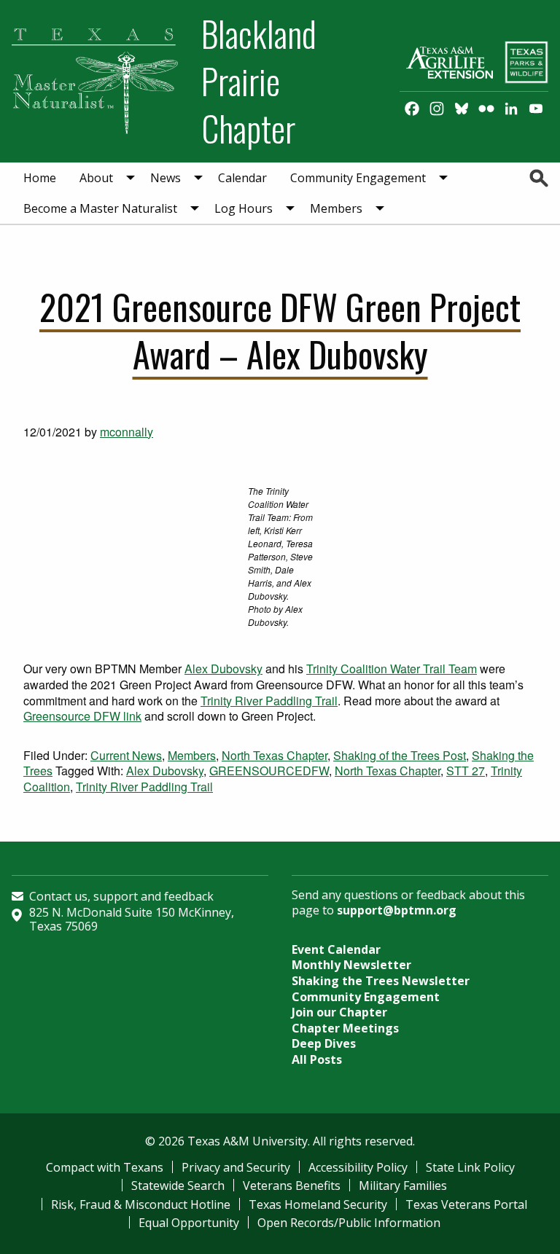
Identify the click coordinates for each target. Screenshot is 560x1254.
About (96, 178)
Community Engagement (358, 178)
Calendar (242, 178)
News (165, 178)
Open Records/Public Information (348, 1223)
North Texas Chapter (274, 755)
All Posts (317, 1059)
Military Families (403, 1185)
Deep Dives (324, 1043)
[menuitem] (40, 177)
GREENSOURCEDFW (269, 770)
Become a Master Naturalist (100, 208)
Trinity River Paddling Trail (269, 700)
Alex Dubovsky (223, 668)
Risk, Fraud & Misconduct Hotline (140, 1204)
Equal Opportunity (189, 1223)
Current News (126, 755)
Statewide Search (178, 1185)
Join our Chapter (339, 1012)
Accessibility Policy (358, 1167)
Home (39, 178)
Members (336, 208)
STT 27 (465, 770)
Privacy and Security (236, 1167)
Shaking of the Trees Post (399, 755)
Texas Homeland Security (318, 1204)
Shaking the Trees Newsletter (381, 981)
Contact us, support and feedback (121, 896)
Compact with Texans (104, 1167)
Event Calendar (336, 949)
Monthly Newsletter (351, 965)
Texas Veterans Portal (466, 1204)
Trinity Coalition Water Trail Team (391, 668)
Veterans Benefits (292, 1185)
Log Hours (243, 208)
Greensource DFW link (82, 716)
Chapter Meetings (345, 1028)
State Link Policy (470, 1167)
